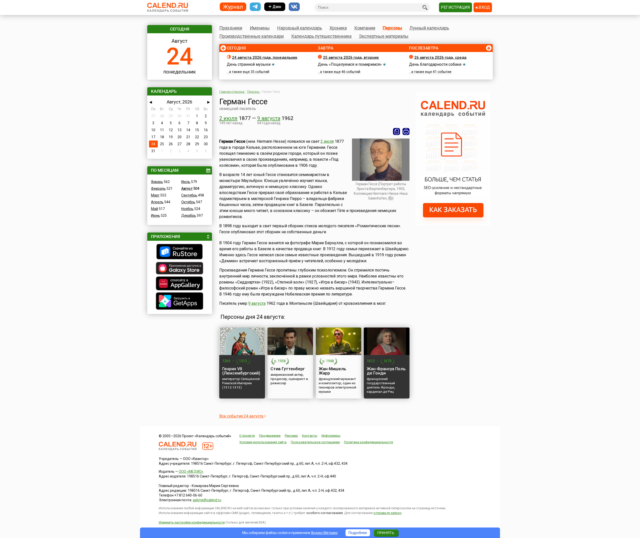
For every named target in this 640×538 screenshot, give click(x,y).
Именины (260, 27)
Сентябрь (189, 195)
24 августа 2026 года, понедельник (264, 57)
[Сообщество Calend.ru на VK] (294, 6)
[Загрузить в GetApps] (179, 301)
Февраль (158, 188)
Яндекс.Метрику (324, 533)
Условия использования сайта (262, 442)
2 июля (228, 118)
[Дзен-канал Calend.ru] (274, 6)
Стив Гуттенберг (287, 368)
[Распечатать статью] (406, 131)
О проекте (247, 436)
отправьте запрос (388, 513)
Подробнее (357, 533)
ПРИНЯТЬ (385, 533)
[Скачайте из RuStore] (179, 252)
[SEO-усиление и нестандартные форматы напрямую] (453, 224)
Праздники (230, 27)
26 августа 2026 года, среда (440, 57)
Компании (364, 27)
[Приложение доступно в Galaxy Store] (179, 269)
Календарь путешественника (321, 36)
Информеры (331, 436)
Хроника (338, 27)
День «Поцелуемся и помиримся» (350, 64)
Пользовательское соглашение (315, 442)
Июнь (155, 216)
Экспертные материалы (383, 36)
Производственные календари (251, 36)
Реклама (291, 436)
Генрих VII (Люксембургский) (241, 371)
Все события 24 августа (241, 416)
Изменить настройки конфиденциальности (192, 522)
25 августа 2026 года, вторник (351, 57)
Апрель (157, 202)
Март (155, 195)
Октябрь (188, 202)
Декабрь (188, 216)
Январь (157, 182)
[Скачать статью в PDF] (396, 131)
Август (186, 188)
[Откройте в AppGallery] (179, 284)
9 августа (268, 118)
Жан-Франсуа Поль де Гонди (386, 371)
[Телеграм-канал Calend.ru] (255, 6)
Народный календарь (299, 27)
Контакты (309, 436)
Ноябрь (187, 209)
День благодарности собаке (435, 64)
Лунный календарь (429, 27)
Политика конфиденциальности (368, 442)
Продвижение (269, 436)
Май (154, 209)
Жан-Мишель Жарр (332, 371)
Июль (185, 182)
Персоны (392, 27)
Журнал (233, 7)
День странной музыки (248, 64)
